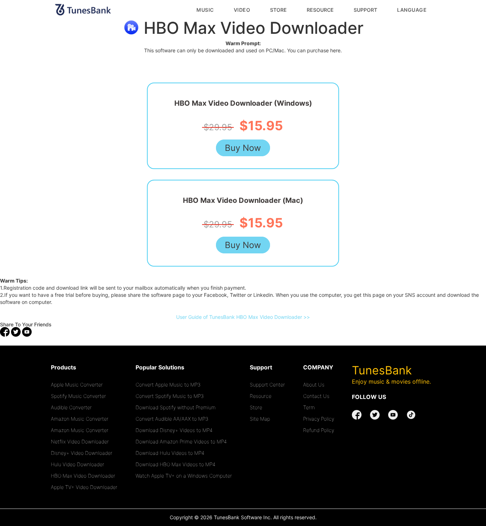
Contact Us (316, 396)
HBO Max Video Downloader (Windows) (243, 103)
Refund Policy (318, 430)
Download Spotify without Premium (176, 407)
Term (309, 407)
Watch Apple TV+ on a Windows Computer (184, 476)
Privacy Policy (318, 419)
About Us (313, 385)
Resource (320, 10)
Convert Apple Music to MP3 (168, 385)
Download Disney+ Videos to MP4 (174, 430)
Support (365, 10)
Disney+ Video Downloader (81, 453)
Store (278, 10)
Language (412, 10)
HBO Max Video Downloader (83, 476)
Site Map (260, 419)
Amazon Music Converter (80, 419)
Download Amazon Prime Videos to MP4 (181, 441)
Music (205, 10)
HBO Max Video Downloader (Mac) (243, 200)
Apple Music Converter (77, 385)
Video (242, 10)
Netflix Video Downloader (80, 441)
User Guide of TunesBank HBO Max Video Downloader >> (243, 317)
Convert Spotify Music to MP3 (170, 396)
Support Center (267, 385)
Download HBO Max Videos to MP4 (175, 464)
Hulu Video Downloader (77, 464)
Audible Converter (71, 407)
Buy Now (243, 148)
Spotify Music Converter (78, 396)
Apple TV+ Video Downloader (84, 487)
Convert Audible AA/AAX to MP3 (172, 419)
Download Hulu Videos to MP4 (170, 453)
